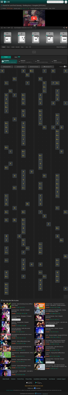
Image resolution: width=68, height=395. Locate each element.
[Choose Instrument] (30, 47)
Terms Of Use (20, 379)
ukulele (12, 47)
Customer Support (61, 379)
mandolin (18, 47)
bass (27, 47)
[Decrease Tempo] (2, 28)
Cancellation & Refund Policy (40, 379)
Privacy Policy (29, 379)
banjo (22, 47)
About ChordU (6, 379)
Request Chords (16, 319)
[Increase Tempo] (12, 28)
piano (8, 47)
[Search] (62, 2)
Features (13, 379)
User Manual (52, 379)
